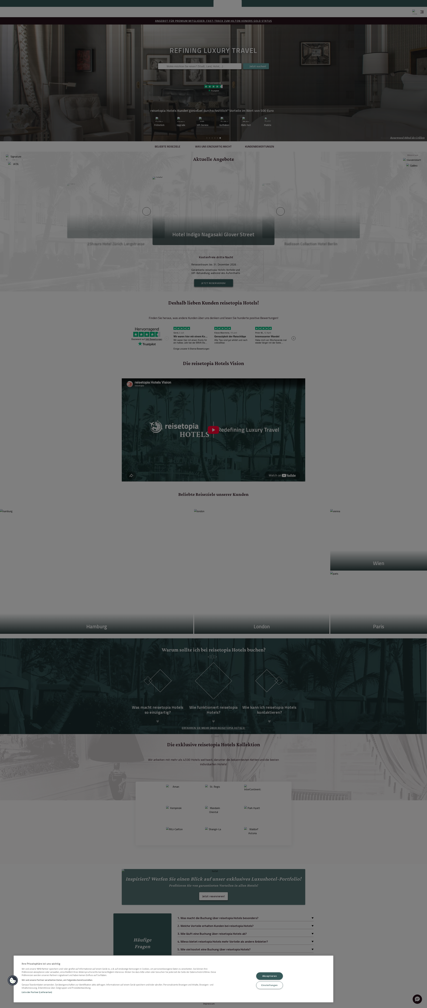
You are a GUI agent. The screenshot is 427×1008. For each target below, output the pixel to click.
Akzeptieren (269, 976)
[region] (173, 979)
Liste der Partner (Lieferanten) (37, 992)
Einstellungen (269, 985)
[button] (13, 980)
